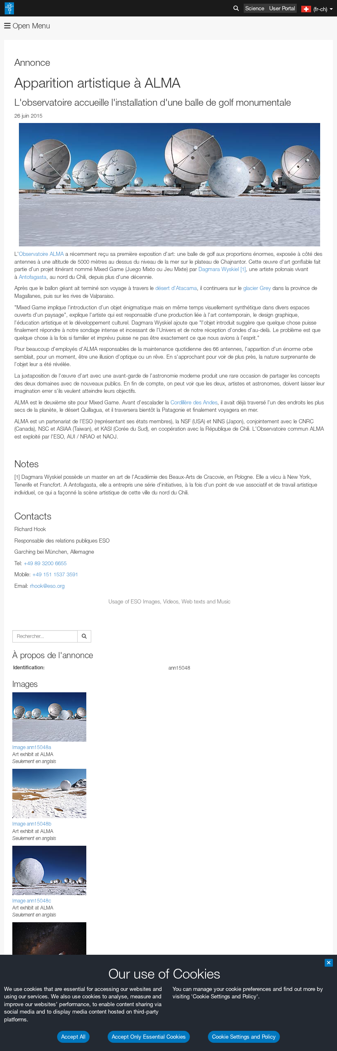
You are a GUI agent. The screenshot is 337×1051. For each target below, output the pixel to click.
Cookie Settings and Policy (244, 1036)
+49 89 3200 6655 (45, 563)
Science (254, 8)
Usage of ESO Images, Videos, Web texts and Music (169, 601)
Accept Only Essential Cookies (149, 1036)
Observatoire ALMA (41, 254)
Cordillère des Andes (194, 402)
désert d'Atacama (176, 288)
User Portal (282, 8)
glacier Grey (257, 288)
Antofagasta (32, 277)
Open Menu (30, 25)
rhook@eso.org (47, 585)
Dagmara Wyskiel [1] (222, 269)
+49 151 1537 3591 (55, 574)
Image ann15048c (31, 901)
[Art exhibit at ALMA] (169, 184)
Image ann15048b (31, 824)
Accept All (73, 1036)
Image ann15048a (31, 747)
